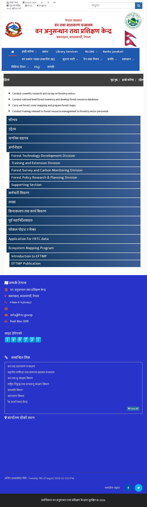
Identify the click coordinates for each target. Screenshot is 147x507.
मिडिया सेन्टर (18, 67)
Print (29, 5)
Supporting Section (26, 185)
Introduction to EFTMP (29, 256)
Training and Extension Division (35, 163)
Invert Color (30, 2)
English (43, 5)
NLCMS (89, 51)
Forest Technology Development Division (43, 156)
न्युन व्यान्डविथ (14, 5)
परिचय (12, 120)
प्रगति (111, 59)
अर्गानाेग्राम (15, 148)
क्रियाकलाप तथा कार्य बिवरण (27, 211)
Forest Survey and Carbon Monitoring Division (46, 170)
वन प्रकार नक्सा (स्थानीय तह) (38, 59)
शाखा (12, 202)
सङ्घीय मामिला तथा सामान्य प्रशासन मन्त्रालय (31, 372)
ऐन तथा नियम (91, 59)
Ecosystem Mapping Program (31, 248)
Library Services (67, 51)
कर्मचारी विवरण (18, 193)
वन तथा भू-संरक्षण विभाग (20, 378)
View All (134, 409)
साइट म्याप (13, 2)
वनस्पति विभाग (15, 390)
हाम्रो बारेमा (28, 51)
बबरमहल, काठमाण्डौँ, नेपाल (22, 296)
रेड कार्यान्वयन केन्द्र (18, 402)
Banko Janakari (113, 51)
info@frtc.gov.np (20, 315)
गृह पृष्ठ (114, 80)
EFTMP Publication (26, 263)
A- (42, 2)
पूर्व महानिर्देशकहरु (20, 221)
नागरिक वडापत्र (18, 138)
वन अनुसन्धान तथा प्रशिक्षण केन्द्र (27, 289)
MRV (45, 51)
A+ (54, 2)
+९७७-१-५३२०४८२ (19, 302)
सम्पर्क (50, 67)
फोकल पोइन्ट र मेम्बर (22, 230)
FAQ (37, 67)
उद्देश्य (12, 129)
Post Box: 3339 (18, 321)
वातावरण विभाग (16, 396)
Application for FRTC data (28, 239)
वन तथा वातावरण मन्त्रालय (21, 366)
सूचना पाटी (68, 59)
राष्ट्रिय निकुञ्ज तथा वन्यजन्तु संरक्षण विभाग (28, 384)
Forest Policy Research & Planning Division (44, 178)
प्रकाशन (126, 59)
